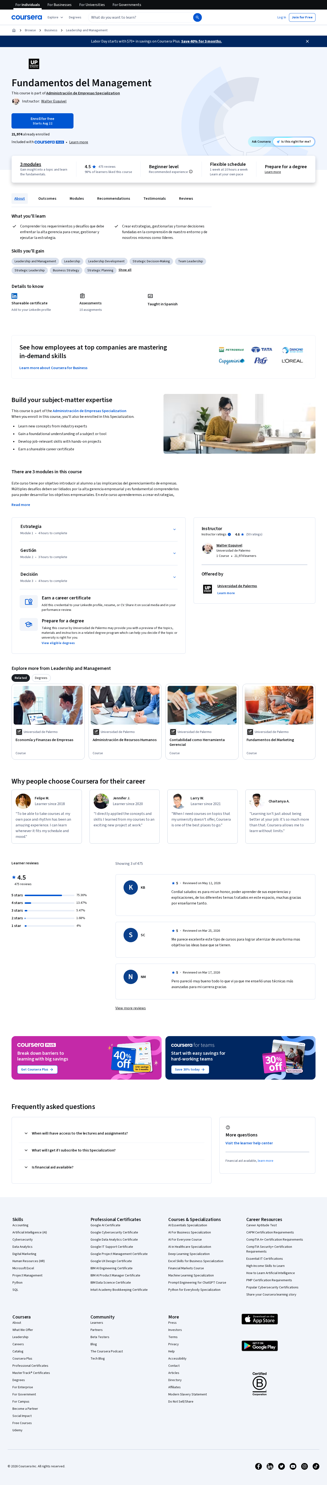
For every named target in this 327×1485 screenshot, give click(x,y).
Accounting (20, 1225)
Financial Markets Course (186, 1268)
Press (172, 1322)
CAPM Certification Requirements (270, 1232)
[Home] (14, 30)
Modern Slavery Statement (187, 1394)
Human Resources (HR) (28, 1261)
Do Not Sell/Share (180, 1401)
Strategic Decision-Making (151, 261)
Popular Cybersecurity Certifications (272, 1287)
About (19, 198)
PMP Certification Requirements (269, 1280)
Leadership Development (106, 261)
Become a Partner (25, 1408)
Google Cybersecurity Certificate (114, 1232)
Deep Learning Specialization (189, 1254)
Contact (174, 1365)
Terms (173, 1337)
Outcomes (47, 198)
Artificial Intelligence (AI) (29, 1232)
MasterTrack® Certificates (31, 1373)
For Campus (20, 1401)
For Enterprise (22, 1387)
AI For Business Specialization (189, 1232)
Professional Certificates (30, 1365)
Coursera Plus (22, 1358)
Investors (175, 1330)
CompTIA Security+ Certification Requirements (269, 1249)
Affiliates (174, 1387)
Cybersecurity (22, 1239)
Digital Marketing (24, 1254)
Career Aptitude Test (261, 1225)
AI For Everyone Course (185, 1239)
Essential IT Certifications (264, 1258)
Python (17, 1282)
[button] (75, 17)
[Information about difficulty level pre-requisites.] (190, 171)
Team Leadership (190, 261)
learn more (265, 1160)
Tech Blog (97, 1358)
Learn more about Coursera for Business (53, 368)
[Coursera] (26, 17)
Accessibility (177, 1358)
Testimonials (154, 198)
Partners (96, 1330)
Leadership (72, 261)
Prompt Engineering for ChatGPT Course (197, 1282)
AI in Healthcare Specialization (189, 1246)
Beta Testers (99, 1337)
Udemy (17, 1430)
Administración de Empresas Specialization (89, 411)
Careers (18, 1344)
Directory (175, 1380)
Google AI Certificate (105, 1225)
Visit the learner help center (249, 1143)
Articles (173, 1373)
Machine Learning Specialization (191, 1275)
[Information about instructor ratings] (229, 534)
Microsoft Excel (23, 1268)
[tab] (20, 678)
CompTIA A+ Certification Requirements (274, 1239)
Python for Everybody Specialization (194, 1289)
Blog (93, 1344)
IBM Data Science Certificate (110, 1282)
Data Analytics (22, 1246)
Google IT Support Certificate (111, 1246)
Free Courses (22, 1423)
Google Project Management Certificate (119, 1254)
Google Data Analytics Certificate (114, 1239)
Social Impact (22, 1416)
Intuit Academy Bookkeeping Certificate (119, 1289)
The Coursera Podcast (106, 1351)
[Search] (197, 17)
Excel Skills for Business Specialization (195, 1261)
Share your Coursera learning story (271, 1294)
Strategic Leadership (30, 270)
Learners (96, 1322)
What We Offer (22, 1330)
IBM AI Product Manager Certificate (115, 1275)
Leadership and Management (86, 30)
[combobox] (135, 17)
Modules (77, 198)
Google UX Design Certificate (111, 1261)
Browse (30, 30)
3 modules (30, 164)
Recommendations (113, 198)
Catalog (17, 1351)
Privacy (173, 1344)
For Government (24, 1394)
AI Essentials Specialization (187, 1225)
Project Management (27, 1275)
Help (171, 1351)
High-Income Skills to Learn (265, 1266)
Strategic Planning (100, 270)
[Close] (307, 41)
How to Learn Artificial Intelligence (270, 1273)
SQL (15, 1289)
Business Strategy (66, 270)
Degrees (18, 1380)
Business (51, 30)
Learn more (78, 142)
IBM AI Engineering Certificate (111, 1268)
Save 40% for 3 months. (201, 41)
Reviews (186, 198)
